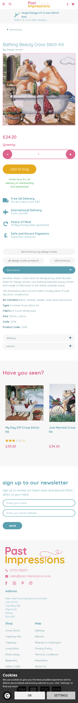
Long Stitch (12, 648)
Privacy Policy (43, 648)
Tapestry (10, 642)
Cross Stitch (12, 630)
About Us (40, 666)
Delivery (39, 630)
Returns (39, 636)
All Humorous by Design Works (39, 251)
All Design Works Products (23, 260)
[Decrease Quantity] (7, 154)
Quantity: (9, 145)
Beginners (11, 660)
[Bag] (72, 4)
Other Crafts (12, 666)
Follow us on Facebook (6, 583)
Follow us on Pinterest (22, 583)
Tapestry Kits (13, 636)
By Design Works (13, 49)
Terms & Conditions (46, 654)
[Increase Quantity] (70, 154)
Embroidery (12, 654)
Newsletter (41, 660)
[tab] (39, 270)
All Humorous (62, 260)
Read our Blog (14, 583)
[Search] (10, 4)
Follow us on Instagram (30, 583)
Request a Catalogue (48, 642)
